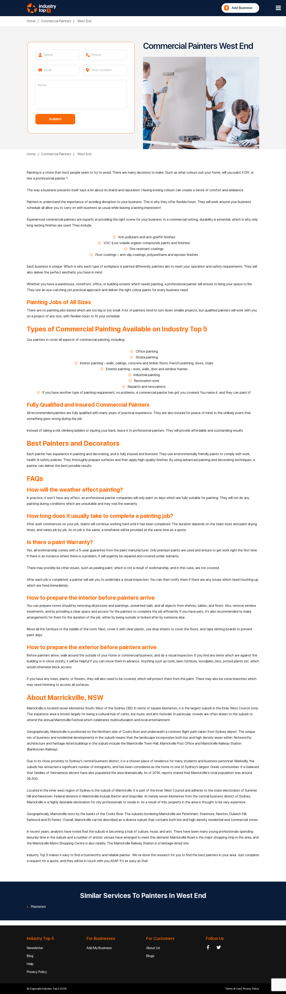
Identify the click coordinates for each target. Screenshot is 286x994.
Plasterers (38, 907)
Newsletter (35, 948)
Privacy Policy (37, 972)
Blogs (150, 956)
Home (31, 21)
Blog (30, 956)
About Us (153, 948)
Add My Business (99, 948)
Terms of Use (233, 988)
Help (30, 964)
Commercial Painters (56, 21)
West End (83, 21)
